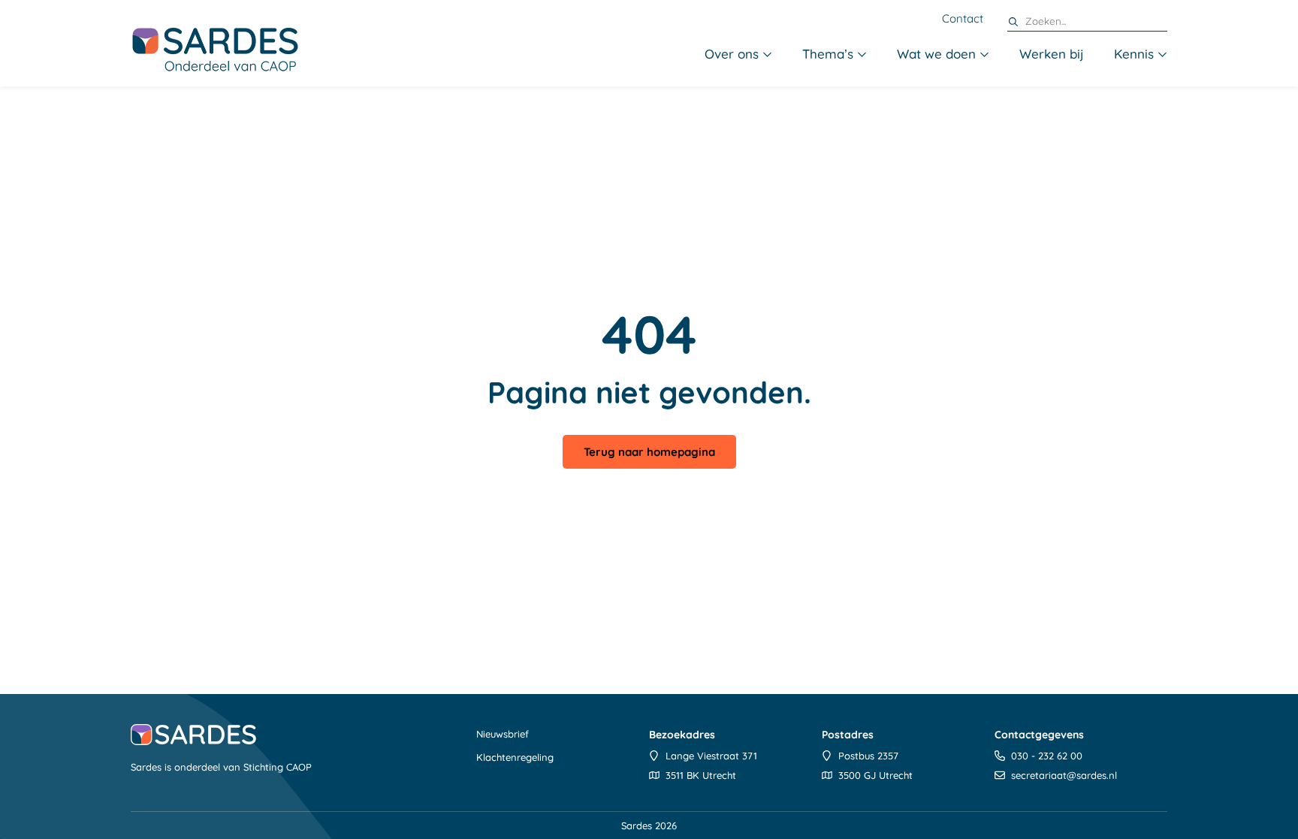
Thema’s (827, 54)
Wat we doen (936, 54)
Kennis (1134, 54)
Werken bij (1051, 54)
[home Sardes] (214, 48)
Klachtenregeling (515, 757)
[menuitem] (738, 55)
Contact (962, 19)
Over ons (732, 54)
